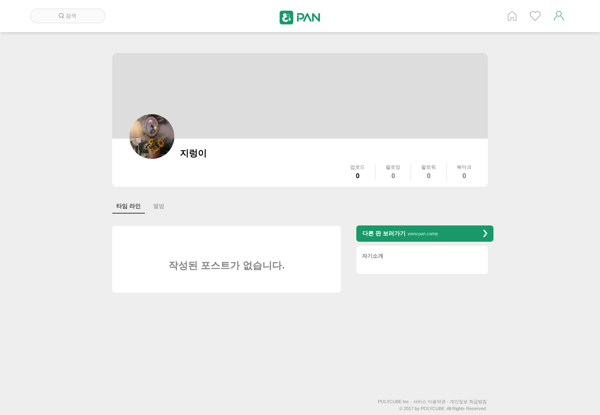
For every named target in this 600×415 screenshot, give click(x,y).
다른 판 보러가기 (400, 233)
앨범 (158, 206)
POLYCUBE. (433, 408)
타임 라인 (128, 206)
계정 (559, 16)
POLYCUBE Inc (395, 402)
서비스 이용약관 (431, 402)
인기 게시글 (535, 16)
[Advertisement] (424, 337)
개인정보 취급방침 (468, 402)
